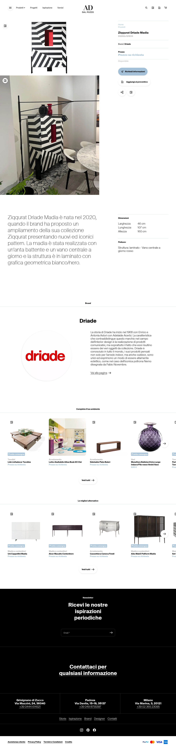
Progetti (33, 7)
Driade (127, 44)
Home (121, 24)
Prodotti (19, 7)
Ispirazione (47, 7)
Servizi (60, 7)
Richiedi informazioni (135, 71)
